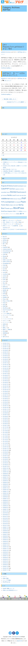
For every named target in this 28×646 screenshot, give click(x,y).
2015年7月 (5, 352)
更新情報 (5, 333)
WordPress (18, 207)
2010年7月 (5, 455)
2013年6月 (5, 396)
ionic (4, 268)
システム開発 (6, 313)
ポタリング (8, 213)
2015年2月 (5, 361)
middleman (5, 198)
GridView (5, 195)
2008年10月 (6, 493)
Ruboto (3, 205)
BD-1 (4, 243)
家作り (4, 326)
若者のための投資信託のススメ (10, 590)
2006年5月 (5, 538)
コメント (9, 80)
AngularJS (5, 186)
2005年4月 (5, 561)
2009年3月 (5, 484)
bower (24, 186)
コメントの (7, 580)
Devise (13, 191)
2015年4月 (5, 357)
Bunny (17, 224)
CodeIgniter (5, 252)
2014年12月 (6, 364)
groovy (4, 267)
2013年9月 (5, 391)
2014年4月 (5, 379)
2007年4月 (5, 520)
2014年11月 (6, 366)
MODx (12, 199)
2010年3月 (5, 463)
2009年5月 (5, 480)
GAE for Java (6, 260)
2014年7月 (5, 373)
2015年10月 (6, 348)
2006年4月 (5, 539)
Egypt (20, 222)
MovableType (6, 288)
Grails (4, 265)
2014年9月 (5, 370)
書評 (21, 213)
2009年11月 (6, 470)
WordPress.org (6, 582)
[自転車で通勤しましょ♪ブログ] (12, 2)
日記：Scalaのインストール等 (10, 222)
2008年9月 (5, 495)
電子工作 (5, 336)
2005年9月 (5, 552)
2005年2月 (5, 564)
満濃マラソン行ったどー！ (9, 220)
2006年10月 (6, 529)
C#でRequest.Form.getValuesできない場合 (13, 46)
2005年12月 (6, 546)
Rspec (23, 201)
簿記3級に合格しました (9, 99)
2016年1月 (5, 343)
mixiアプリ (5, 285)
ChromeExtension (7, 251)
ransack (18, 202)
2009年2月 (5, 486)
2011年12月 (6, 427)
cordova (22, 189)
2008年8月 (5, 496)
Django (4, 256)
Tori (18, 220)
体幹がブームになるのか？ (9, 229)
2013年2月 (5, 404)
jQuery (4, 277)
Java (4, 272)
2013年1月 (5, 405)
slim (17, 205)
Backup (4, 242)
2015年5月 (5, 355)
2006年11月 (6, 527)
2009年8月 (5, 475)
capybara (17, 189)
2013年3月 (5, 402)
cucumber (3, 192)
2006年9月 (5, 530)
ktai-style (22, 195)
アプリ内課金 (19, 211)
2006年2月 (5, 543)
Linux (4, 281)
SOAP (4, 306)
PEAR (4, 292)
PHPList (3, 202)
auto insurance (20, 229)
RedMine (5, 297)
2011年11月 (6, 429)
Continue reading (6, 68)
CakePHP (5, 188)
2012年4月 (5, 420)
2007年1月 (5, 525)
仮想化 (4, 324)
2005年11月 (6, 548)
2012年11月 (6, 409)
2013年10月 (6, 389)
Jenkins (4, 276)
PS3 (15, 202)
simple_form (12, 205)
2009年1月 (5, 488)
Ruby (4, 299)
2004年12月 (6, 568)
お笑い (4, 311)
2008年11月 (6, 491)
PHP (24, 198)
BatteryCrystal (13, 186)
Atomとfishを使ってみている (9, 169)
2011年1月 (5, 445)
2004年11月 (6, 570)
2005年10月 (6, 550)
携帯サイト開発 (6, 329)
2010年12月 (6, 447)
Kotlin (18, 195)
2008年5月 (5, 502)
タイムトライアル (7, 315)
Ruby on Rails (6, 301)
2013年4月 (5, 400)
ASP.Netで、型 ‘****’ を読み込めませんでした (14, 74)
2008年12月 (6, 489)
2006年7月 (5, 534)
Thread (7, 208)
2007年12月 (6, 511)
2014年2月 (5, 382)
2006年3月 (5, 541)
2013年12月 (6, 386)
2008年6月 (5, 500)
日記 (4, 331)
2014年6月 (5, 375)
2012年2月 (5, 423)
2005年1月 (5, 566)
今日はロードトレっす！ (8, 224)
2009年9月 (5, 473)
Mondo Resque (17, 198)
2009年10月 (6, 471)
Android (5, 238)
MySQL (4, 290)
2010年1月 (5, 466)
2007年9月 (5, 513)
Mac (25, 195)
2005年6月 (5, 557)
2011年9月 (5, 430)
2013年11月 (6, 388)
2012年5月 (5, 418)
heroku (9, 195)
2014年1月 (5, 384)
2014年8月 (5, 371)
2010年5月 (5, 459)
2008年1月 (5, 509)
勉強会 (17, 213)
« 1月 (2, 155)
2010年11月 (6, 448)
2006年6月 (5, 536)
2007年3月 (5, 521)
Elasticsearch (21, 192)
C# (23, 52)
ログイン (5, 576)
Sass (7, 205)
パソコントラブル (7, 318)
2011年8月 (5, 432)
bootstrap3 (20, 186)
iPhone (4, 270)
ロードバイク (13, 213)
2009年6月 (5, 479)
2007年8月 (5, 514)
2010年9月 (5, 452)
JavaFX (14, 195)
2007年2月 (5, 523)
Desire (8, 192)
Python (4, 295)
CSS (4, 254)
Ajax (4, 236)
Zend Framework (7, 310)
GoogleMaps (6, 263)
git (1, 195)
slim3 (4, 304)
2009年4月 (5, 482)
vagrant (11, 208)
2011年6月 (5, 436)
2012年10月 (6, 411)
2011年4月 (5, 439)
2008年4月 (5, 504)
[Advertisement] (14, 27)
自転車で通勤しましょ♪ (8, 588)
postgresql (10, 201)
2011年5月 (5, 438)
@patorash (17, 636)
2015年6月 (5, 354)
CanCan (12, 189)
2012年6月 (5, 416)
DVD (4, 258)
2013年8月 (5, 393)
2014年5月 (5, 377)
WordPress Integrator (6, 211)
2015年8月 (5, 350)
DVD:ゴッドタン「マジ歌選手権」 (11, 225)
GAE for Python (6, 261)
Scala (4, 302)
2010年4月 (5, 461)
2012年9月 (5, 413)
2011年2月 (5, 443)
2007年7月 (5, 516)
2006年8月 (5, 532)
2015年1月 (5, 363)
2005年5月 (5, 559)
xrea (14, 211)
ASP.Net (20, 52)
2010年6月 (5, 457)
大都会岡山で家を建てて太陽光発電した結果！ (14, 171)
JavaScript (5, 274)
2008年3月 (5, 505)
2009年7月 (5, 477)
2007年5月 (5, 518)
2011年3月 (5, 441)
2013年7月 (5, 395)
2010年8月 (5, 454)
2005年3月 (5, 563)
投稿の (5, 578)
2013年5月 (5, 398)
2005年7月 (5, 555)
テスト (4, 317)
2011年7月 (5, 434)
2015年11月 (6, 346)
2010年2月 (5, 464)
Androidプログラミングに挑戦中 (16, 102)
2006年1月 (5, 545)
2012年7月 (5, 414)
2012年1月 (5, 425)
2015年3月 (5, 359)
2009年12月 (6, 468)
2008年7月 (5, 498)
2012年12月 (6, 407)
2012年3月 (5, 422)
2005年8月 (5, 554)
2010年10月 (6, 450)
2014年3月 (5, 380)
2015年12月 (6, 345)
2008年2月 (5, 507)
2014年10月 (6, 368)
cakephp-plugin (6, 249)
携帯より (5, 327)
